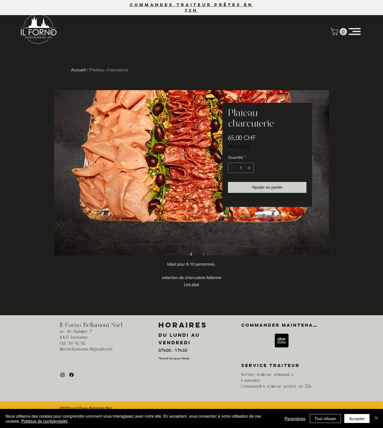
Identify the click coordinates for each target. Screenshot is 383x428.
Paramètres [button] (295, 418)
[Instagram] (62, 375)
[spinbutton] (241, 168)
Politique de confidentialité (44, 421)
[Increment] (249, 168)
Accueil (78, 69)
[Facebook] (71, 375)
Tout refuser (325, 418)
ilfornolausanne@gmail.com (86, 349)
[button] (340, 32)
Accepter (357, 418)
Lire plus (191, 284)
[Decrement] (232, 168)
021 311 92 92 (72, 343)
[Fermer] (376, 418)
